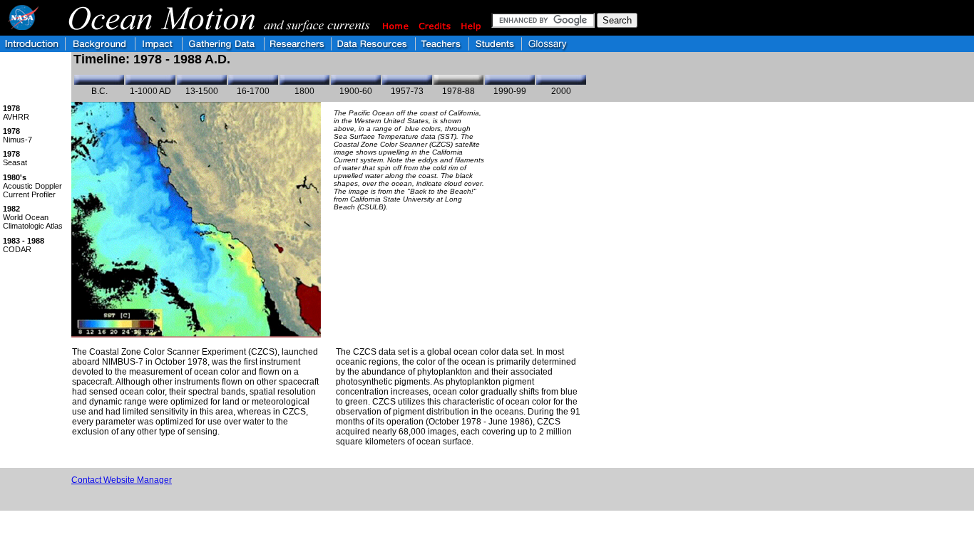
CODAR (23, 245)
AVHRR (16, 112)
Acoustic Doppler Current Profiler (32, 186)
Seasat (15, 158)
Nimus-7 (17, 135)
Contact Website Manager (121, 480)
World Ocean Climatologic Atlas (33, 217)
